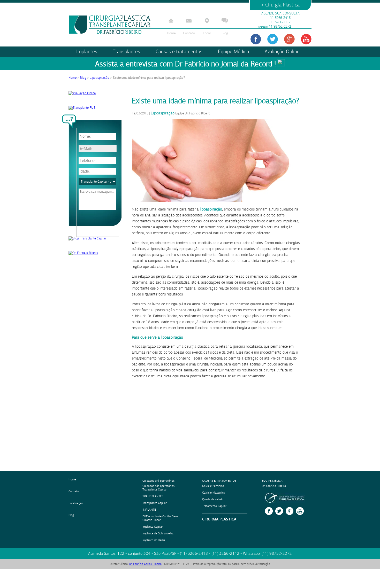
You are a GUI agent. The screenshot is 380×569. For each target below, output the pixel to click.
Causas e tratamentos (179, 51)
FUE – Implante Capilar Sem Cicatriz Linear (160, 518)
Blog (225, 33)
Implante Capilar (152, 526)
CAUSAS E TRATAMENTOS (219, 480)
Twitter (279, 511)
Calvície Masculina (213, 492)
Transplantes (126, 51)
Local (207, 33)
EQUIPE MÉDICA (272, 480)
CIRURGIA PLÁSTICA (219, 519)
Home (171, 33)
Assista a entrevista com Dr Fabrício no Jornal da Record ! (185, 63)
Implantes (86, 51)
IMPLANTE (149, 509)
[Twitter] (272, 39)
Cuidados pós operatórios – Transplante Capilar (159, 487)
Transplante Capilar (154, 503)
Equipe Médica (233, 51)
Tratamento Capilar (214, 506)
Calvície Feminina (213, 486)
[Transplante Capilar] (110, 24)
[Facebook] (255, 39)
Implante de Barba (153, 540)
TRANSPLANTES (152, 496)
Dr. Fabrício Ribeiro (274, 486)
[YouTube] (306, 39)
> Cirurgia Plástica (280, 5)
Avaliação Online (282, 51)
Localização (76, 503)
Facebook (269, 511)
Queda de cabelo (212, 499)
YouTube (300, 511)
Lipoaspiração (99, 78)
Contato (189, 33)
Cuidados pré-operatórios (158, 480)
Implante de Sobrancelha (157, 533)
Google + (289, 511)
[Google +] (289, 39)
